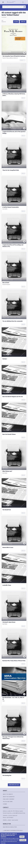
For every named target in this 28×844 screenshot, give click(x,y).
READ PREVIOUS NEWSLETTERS (10, 827)
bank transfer (15, 820)
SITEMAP (5, 804)
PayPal (9, 820)
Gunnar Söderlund (13, 815)
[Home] (10, 2)
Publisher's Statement (8, 799)
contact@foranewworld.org (19, 813)
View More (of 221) (14, 784)
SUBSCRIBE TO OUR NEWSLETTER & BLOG (13, 830)
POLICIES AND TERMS (8, 801)
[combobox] (24, 2)
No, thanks (22, 840)
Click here (4, 839)
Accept (22, 836)
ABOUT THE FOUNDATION (8, 796)
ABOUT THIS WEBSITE (8, 794)
